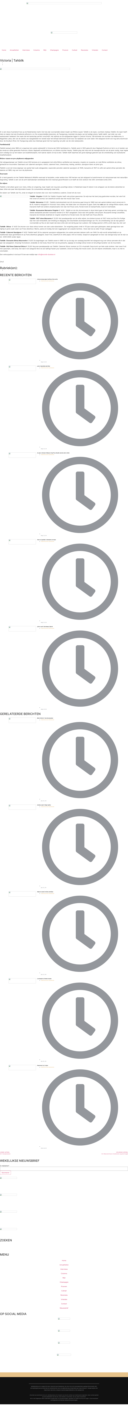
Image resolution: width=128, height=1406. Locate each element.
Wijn (44, 50)
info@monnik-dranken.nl (46, 254)
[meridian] (8, 1212)
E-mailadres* (4, 1165)
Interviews (26, 50)
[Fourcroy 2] (8, 1178)
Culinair (74, 50)
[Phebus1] (8, 1195)
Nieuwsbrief (64, 1308)
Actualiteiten (14, 50)
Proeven (65, 50)
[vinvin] (8, 1229)
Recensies (84, 50)
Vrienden (95, 50)
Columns (36, 50)
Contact (105, 50)
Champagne (54, 50)
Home (4, 50)
